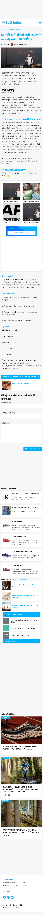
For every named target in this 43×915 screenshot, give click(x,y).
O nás (24, 883)
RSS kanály (6, 891)
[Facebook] (4, 897)
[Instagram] (8, 897)
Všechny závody (10, 641)
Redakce (25, 886)
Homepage (4, 29)
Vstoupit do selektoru (14, 169)
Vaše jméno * (6, 402)
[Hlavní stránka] (11, 22)
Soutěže (18, 29)
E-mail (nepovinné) (8, 413)
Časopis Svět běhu (9, 883)
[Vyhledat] (34, 22)
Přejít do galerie (21, 233)
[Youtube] (12, 897)
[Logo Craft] (8, 91)
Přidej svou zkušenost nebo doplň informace (19, 377)
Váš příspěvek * (6, 423)
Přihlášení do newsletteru (11, 886)
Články (12, 29)
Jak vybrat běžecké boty (20, 579)
